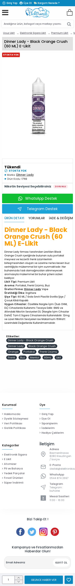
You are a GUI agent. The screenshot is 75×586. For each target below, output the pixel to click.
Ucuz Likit (9, 33)
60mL (47, 357)
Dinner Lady (25, 175)
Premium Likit (59, 33)
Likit (58, 357)
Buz (22, 357)
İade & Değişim (61, 218)
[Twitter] (32, 532)
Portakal (29, 352)
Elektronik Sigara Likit (33, 33)
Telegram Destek (42, 208)
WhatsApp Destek (41, 198)
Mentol (34, 357)
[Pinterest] (55, 532)
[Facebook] (20, 532)
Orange (13, 352)
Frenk (11, 357)
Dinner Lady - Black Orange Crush (30, 340)
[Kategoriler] (5, 12)
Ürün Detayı (14, 218)
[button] (44, 580)
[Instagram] (43, 532)
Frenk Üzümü (48, 352)
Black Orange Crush (42, 346)
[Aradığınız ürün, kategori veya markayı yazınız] (69, 24)
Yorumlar (36, 218)
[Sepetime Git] (69, 12)
